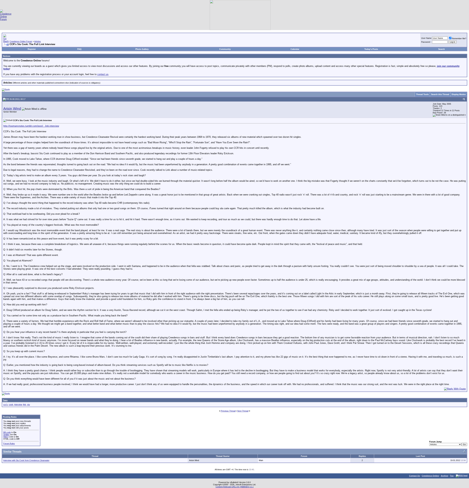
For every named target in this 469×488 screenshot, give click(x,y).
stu (28, 404)
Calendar (295, 49)
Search (441, 49)
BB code (7, 432)
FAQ (79, 49)
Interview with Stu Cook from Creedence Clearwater (26, 460)
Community (225, 49)
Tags (5, 400)
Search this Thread (440, 94)
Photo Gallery (142, 49)
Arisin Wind (12, 108)
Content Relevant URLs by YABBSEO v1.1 (235, 487)
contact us (102, 74)
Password (425, 42)
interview (18, 404)
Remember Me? (459, 38)
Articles (37, 41)
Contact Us (414, 476)
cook (11, 404)
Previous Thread (228, 411)
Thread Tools (422, 94)
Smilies (6, 434)
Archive (444, 476)
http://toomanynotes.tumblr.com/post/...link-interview (31, 126)
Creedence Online (430, 476)
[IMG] (5, 437)
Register (32, 49)
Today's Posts (371, 49)
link (24, 404)
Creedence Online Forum (21, 41)
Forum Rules (9, 443)
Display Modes (459, 94)
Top (452, 476)
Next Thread (242, 411)
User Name (426, 38)
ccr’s (5, 404)
